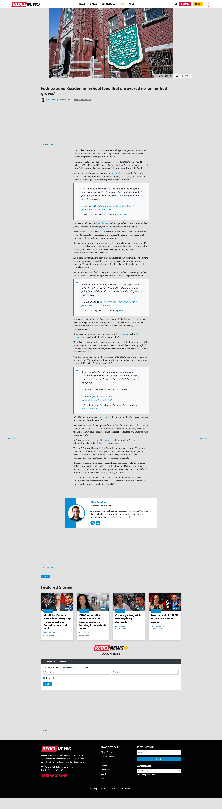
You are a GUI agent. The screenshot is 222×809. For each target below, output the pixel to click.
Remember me (53, 678)
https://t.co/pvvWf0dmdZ (102, 396)
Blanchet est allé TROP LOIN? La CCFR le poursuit (165, 618)
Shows (93, 4)
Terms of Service (107, 756)
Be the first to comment (82, 100)
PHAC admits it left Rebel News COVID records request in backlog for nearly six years (93, 621)
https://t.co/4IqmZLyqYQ (122, 206)
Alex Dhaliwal (51, 100)
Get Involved (108, 4)
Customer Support (108, 765)
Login (103, 778)
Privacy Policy (106, 752)
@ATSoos (105, 301)
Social (103, 774)
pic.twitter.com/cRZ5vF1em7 (96, 209)
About (132, 4)
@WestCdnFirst (99, 206)
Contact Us (105, 769)
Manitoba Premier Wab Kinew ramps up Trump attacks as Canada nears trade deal (57, 621)
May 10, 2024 (121, 214)
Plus (122, 4)
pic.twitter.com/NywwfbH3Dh (96, 399)
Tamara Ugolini (120, 626)
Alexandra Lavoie (157, 626)
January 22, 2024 (89, 408)
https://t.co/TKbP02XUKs (124, 301)
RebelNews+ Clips (49, 633)
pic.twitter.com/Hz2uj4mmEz (96, 305)
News (82, 4)
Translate (154, 774)
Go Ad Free (13, 439)
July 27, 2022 (120, 310)
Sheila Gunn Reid (85, 633)
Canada (45, 577)
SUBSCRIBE (74, 667)
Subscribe (105, 760)
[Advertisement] (17, 401)
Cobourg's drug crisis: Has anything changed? (128, 618)
